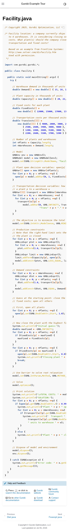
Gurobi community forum (54, 491)
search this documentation (18, 493)
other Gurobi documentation (16, 499)
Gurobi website (38, 491)
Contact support (54, 499)
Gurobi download (38, 499)
